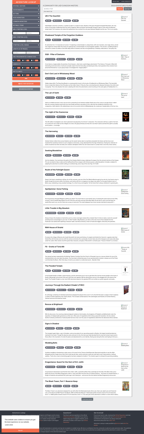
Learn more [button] (9, 424)
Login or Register (126, 1)
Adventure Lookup (26, 2)
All (17, 60)
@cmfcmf (117, 423)
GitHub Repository (120, 415)
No (35, 60)
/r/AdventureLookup (68, 417)
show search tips (48, 11)
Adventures (116, 1)
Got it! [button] (20, 430)
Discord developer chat (119, 417)
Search (119, 9)
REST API (112, 420)
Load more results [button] (87, 399)
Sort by (127, 9)
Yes (26, 60)
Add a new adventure (27, 84)
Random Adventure (27, 89)
